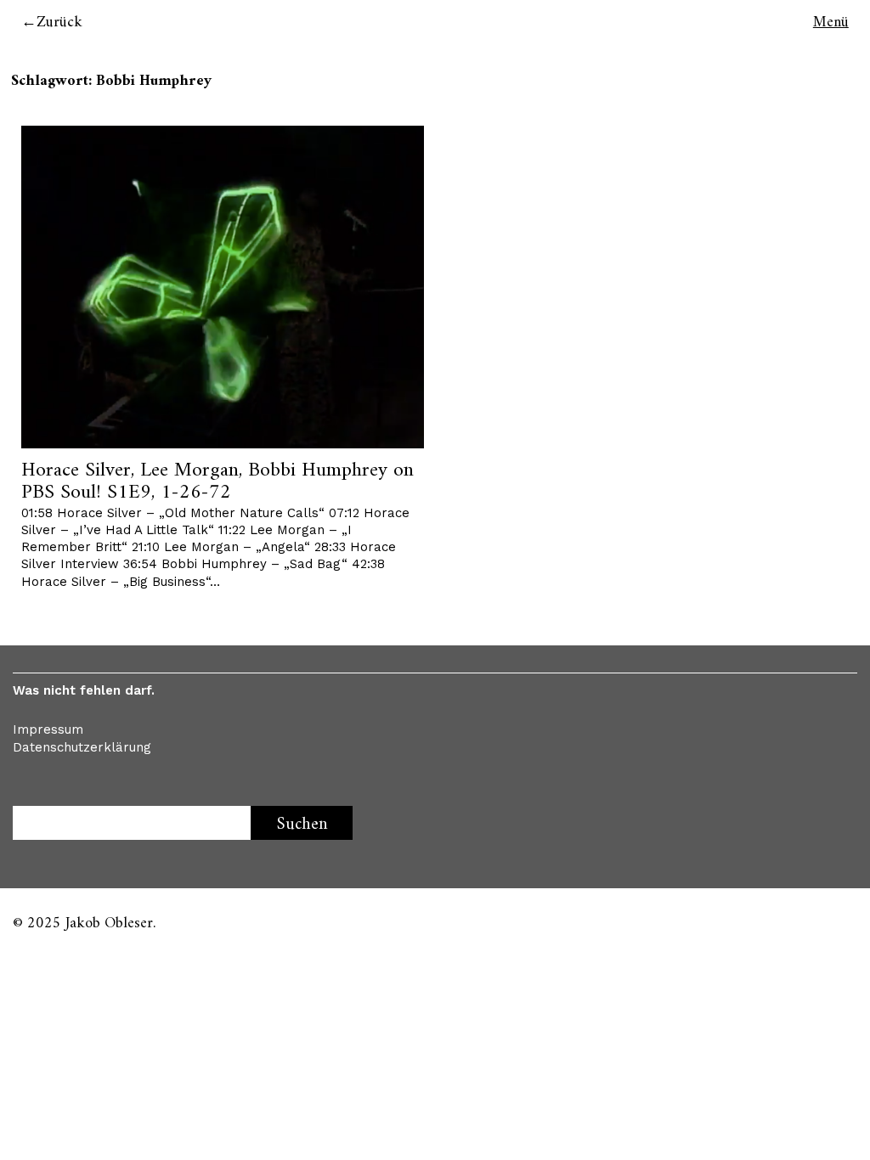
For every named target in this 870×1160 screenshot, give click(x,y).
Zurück (59, 22)
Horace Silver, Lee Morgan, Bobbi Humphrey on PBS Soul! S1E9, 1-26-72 (217, 481)
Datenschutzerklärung (82, 747)
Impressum (48, 729)
